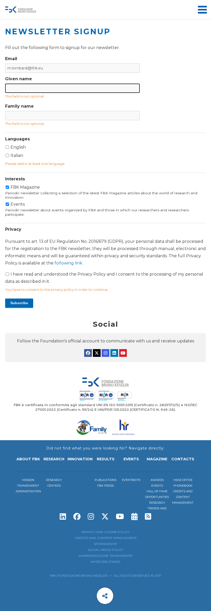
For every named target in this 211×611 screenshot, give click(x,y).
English (18, 147)
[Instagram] (105, 353)
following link (68, 263)
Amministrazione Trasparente (105, 556)
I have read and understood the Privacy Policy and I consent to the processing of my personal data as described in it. (105, 261)
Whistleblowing (105, 562)
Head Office (182, 480)
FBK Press (105, 485)
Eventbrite (131, 480)
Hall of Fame (157, 491)
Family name (19, 106)
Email (11, 58)
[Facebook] (88, 353)
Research (53, 459)
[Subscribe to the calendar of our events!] (134, 516)
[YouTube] (123, 353)
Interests (15, 178)
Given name (18, 78)
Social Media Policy (106, 550)
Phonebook (182, 485)
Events (97, 209)
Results (106, 459)
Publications (105, 480)
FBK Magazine (101, 192)
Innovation (80, 459)
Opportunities (157, 497)
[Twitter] (97, 353)
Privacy (13, 229)
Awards (157, 480)
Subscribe (19, 303)
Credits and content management (183, 496)
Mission (28, 480)
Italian (17, 155)
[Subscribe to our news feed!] (148, 516)
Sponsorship (105, 544)
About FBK (28, 459)
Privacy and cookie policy (106, 532)
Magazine (157, 459)
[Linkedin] (114, 353)
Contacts (182, 459)
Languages (17, 138)
